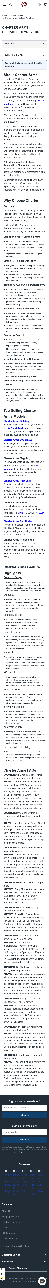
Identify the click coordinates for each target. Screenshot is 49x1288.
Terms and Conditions (14, 1153)
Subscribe (24, 1115)
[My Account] (38, 4)
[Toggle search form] (10, 4)
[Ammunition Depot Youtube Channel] (16, 1183)
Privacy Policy (24, 1153)
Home (4, 15)
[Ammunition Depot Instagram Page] (8, 1181)
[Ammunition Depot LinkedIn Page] (41, 1181)
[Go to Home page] (24, 4)
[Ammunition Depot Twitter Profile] (24, 1183)
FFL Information (9, 1233)
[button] (2, 1274)
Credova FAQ (8, 1227)
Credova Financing (11, 1222)
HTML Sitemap (9, 1238)
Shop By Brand (16, 15)
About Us (6, 1211)
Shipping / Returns (11, 1216)
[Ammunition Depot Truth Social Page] (33, 1183)
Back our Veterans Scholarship (17, 1246)
